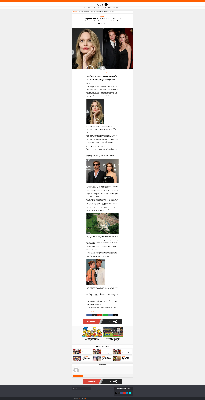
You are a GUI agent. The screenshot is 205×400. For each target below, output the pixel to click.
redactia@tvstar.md (75, 1)
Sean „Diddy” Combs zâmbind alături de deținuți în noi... (106, 358)
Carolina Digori (106, 25)
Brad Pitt (95, 311)
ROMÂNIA (109, 7)
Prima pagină (75, 11)
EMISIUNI (93, 7)
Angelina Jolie (89, 311)
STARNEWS (99, 7)
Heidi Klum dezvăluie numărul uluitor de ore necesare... (125, 358)
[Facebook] (121, 393)
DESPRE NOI (75, 388)
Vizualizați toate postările (78, 375)
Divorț (99, 311)
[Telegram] (127, 393)
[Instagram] (116, 393)
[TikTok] (130, 393)
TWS (85, 398)
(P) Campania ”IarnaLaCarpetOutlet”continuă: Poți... (86, 358)
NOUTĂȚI (88, 7)
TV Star (79, 398)
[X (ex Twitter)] (119, 393)
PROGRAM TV (115, 7)
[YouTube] (124, 393)
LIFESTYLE (104, 7)
